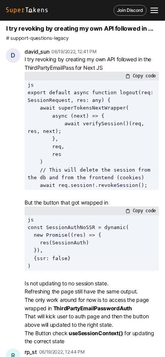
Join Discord (130, 10)
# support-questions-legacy (37, 38)
